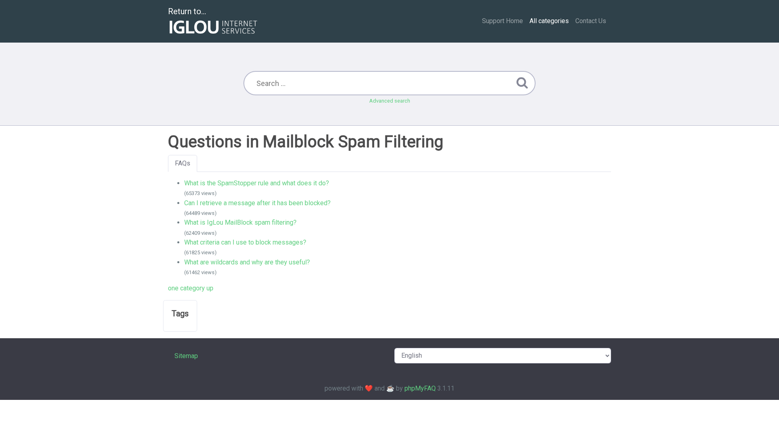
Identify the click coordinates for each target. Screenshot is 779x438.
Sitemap (186, 356)
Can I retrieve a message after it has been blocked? (257, 203)
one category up (190, 288)
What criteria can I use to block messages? (245, 242)
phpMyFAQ (420, 388)
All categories (549, 21)
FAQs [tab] (182, 163)
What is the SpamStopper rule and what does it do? (256, 183)
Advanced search (389, 101)
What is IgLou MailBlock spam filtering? (240, 222)
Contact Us (590, 21)
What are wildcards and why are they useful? (247, 262)
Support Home (502, 21)
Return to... (187, 11)
